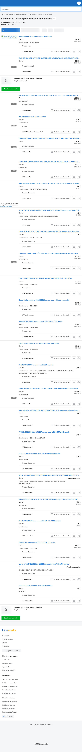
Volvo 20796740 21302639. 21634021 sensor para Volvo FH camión (44, 564)
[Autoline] (2, 14)
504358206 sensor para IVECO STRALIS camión (37, 542)
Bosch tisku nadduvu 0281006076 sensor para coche (39, 343)
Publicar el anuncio (11, 89)
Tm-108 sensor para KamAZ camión (32, 117)
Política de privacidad (9, 683)
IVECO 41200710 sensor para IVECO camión (35, 586)
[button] (79, 3)
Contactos (5, 646)
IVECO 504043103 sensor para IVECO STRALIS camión (40, 521)
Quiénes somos (7, 639)
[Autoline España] (13, 3)
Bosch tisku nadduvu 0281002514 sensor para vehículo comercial (44, 300)
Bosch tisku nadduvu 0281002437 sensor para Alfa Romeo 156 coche (45, 278)
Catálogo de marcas (9, 693)
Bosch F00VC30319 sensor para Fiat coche (35, 36)
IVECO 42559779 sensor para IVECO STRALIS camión (39, 453)
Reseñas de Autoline (9, 690)
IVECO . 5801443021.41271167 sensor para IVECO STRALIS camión (44, 432)
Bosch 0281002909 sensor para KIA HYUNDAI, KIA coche (40, 321)
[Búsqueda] (79, 9)
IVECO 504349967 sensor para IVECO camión (36, 365)
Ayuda (4, 642)
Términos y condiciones (10, 679)
